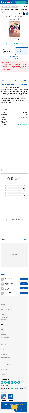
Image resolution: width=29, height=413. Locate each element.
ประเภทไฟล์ (4, 115)
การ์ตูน (19, 124)
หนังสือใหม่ (3, 304)
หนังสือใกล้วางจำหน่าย (6, 309)
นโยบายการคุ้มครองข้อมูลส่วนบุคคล (9, 372)
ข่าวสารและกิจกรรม (5, 317)
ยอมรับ (14, 407)
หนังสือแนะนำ (4, 307)
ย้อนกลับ (4, 13)
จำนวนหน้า (4, 110)
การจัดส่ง (3, 349)
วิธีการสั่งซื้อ (3, 344)
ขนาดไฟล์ (3, 112)
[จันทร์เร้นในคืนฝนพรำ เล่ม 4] (24, 13)
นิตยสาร (17, 9)
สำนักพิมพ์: (4, 122)
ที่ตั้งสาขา (3, 374)
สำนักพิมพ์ (3, 312)
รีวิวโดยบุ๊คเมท (4, 320)
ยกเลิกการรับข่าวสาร (5, 357)
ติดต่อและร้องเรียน (5, 367)
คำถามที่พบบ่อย (4, 354)
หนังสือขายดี (3, 302)
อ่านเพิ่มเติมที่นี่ (20, 404)
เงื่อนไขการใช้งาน (4, 369)
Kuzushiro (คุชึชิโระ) (14, 19)
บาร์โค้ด (3, 117)
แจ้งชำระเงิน (3, 352)
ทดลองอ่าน (15, 44)
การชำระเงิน (3, 347)
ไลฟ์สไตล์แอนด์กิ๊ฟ (5, 337)
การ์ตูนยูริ (25, 124)
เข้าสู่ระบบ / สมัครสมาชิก (20, 2)
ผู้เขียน (2, 314)
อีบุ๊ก (12, 9)
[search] (2, 6)
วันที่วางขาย (4, 120)
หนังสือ (7, 9)
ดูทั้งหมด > (25, 239)
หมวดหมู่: (3, 125)
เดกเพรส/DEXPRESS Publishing (19, 122)
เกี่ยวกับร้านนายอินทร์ (5, 364)
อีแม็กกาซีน (24, 9)
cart (12, 2)
